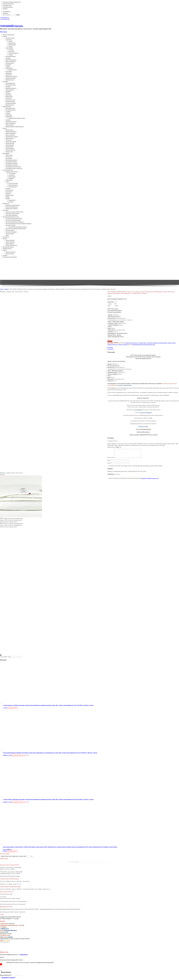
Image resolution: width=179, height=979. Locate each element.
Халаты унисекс (10, 243)
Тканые (10, 54)
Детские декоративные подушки (17, 227)
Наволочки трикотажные (13, 205)
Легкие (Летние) (10, 38)
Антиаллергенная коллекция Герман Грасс (143, 344)
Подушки (5, 81)
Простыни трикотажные (12, 213)
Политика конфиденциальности (12, 2)
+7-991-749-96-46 (4, 19)
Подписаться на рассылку (10, 257)
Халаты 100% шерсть (11, 245)
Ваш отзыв (110, 457)
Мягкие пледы (9, 130)
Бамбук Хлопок (12, 69)
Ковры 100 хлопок (11, 252)
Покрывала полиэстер (12, 165)
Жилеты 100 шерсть (8, 247)
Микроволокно (10, 80)
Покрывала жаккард (11, 160)
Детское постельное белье (13, 220)
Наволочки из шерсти (12, 208)
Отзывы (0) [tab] (110, 349)
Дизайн (8, 198)
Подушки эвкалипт (11, 103)
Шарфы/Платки (7, 248)
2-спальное (11, 175)
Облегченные (12, 44)
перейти (10, 937)
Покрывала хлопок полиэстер (14, 168)
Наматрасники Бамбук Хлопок (16, 118)
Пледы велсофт (10, 148)
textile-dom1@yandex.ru (10, 930)
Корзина (5, 8)
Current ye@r (4, 657)
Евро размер (11, 176)
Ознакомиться (24, 954)
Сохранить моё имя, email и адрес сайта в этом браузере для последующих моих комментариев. (135, 466)
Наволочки (6, 203)
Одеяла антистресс (11, 78)
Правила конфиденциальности (150, 478)
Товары (6, 289)
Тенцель (8, 188)
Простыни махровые (11, 215)
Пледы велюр (9, 146)
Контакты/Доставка (8, 3)
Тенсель (8, 66)
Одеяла (5, 36)
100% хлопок (9, 155)
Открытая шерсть (13, 53)
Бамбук (8, 197)
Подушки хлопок (10, 101)
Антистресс (9, 98)
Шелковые (9, 73)
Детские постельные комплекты (15, 222)
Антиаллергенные (11, 56)
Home (1, 289)
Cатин (7, 181)
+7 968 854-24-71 (4, 928)
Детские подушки (10, 225)
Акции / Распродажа (8, 34)
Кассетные (11, 51)
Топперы (8, 111)
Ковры (4, 250)
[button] (89, 281)
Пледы (4, 128)
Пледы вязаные (10, 145)
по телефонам (138, 409)
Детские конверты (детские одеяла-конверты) (18, 223)
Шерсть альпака (10, 135)
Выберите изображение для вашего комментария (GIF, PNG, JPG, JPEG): (126, 471)
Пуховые (8, 58)
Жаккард (10, 202)
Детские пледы (10, 230)
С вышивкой (11, 200)
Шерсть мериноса (11, 61)
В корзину (110, 341)
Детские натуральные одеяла (14, 218)
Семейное (11, 178)
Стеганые (11, 49)
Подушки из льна (10, 100)
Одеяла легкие (172, 343)
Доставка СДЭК (7, 5)
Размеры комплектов (12, 171)
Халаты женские (10, 240)
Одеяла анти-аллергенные (159, 343)
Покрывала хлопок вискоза (13, 166)
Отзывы (5, 255)
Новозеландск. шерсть (12, 136)
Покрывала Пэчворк (11, 161)
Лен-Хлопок (9, 191)
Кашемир (8, 64)
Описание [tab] (110, 347)
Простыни (5, 210)
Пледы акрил (9, 151)
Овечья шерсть (10, 63)
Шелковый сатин (13, 185)
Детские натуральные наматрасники (16, 228)
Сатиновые (9, 158)
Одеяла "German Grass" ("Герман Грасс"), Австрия (138, 343)
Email (109, 463)
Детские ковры (10, 233)
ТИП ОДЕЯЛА (9, 48)
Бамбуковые (9, 68)
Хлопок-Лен (9, 156)
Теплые (10, 41)
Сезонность (9, 39)
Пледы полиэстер (10, 150)
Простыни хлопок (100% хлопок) (14, 212)
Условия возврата (8, 7)
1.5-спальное (11, 173)
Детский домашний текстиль (11, 217)
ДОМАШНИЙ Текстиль (11, 25)
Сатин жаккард (12, 186)
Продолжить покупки (8, 977)
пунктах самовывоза (146, 412)
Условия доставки (143, 426)
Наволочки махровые (12, 207)
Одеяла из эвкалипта (11, 76)
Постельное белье (8, 170)
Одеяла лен (9, 74)
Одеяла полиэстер (112, 344)
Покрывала (6, 153)
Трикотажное (9, 190)
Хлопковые (9, 71)
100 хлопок (9, 140)
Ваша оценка (111, 447)
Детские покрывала (11, 232)
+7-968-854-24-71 (4, 17)
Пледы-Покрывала (11, 141)
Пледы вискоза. (10, 143)
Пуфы (7, 235)
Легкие (10, 46)
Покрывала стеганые (11, 163)
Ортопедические (10, 83)
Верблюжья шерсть (11, 59)
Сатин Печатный (13, 183)
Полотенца (6, 237)
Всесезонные (12, 43)
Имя (109, 460)
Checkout (5, 13)
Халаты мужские (10, 242)
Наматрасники (7, 106)
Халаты (5, 238)
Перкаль (8, 193)
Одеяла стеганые (122, 344)
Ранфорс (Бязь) (10, 195)
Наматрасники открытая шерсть (15, 126)
